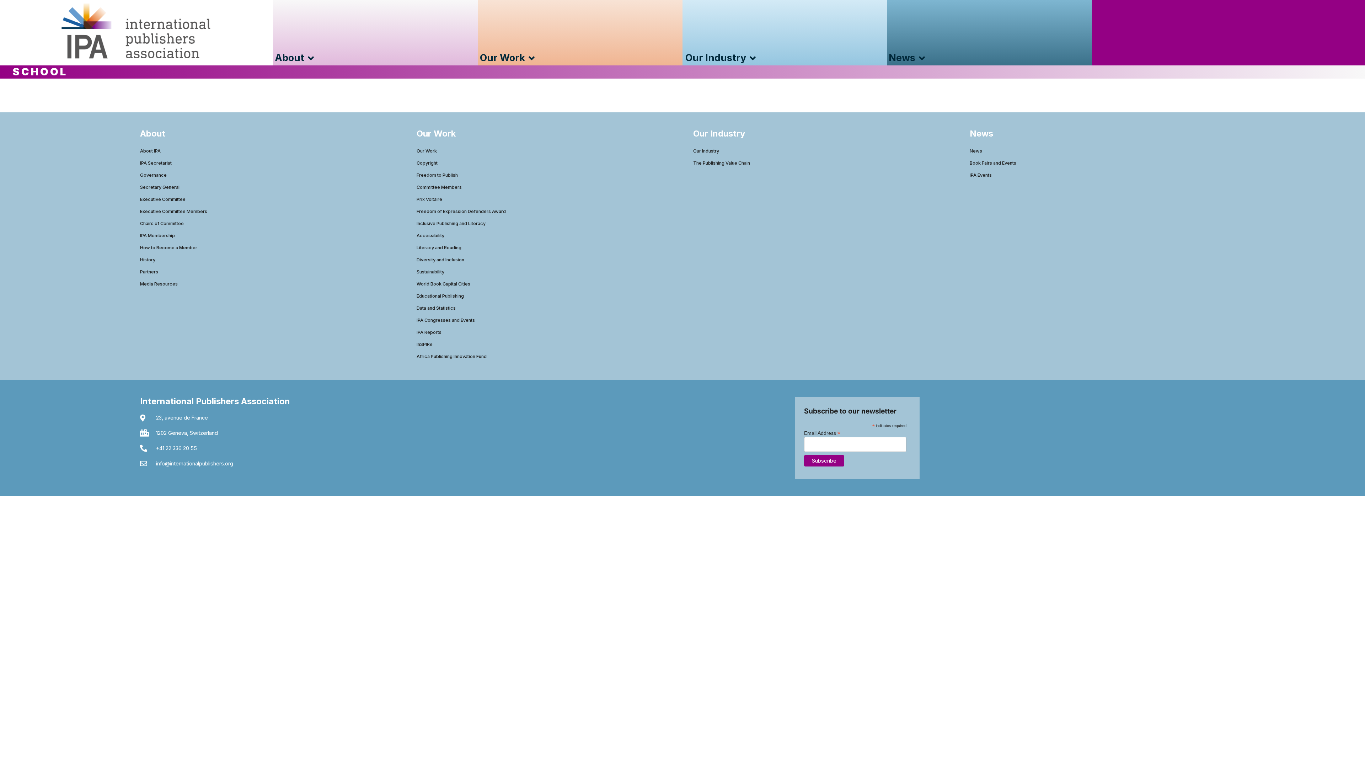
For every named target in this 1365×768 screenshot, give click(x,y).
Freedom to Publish (437, 175)
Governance (153, 175)
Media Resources (159, 284)
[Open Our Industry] (753, 58)
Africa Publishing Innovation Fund (452, 356)
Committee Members (439, 187)
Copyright (427, 163)
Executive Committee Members (173, 211)
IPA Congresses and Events (446, 320)
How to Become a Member (168, 247)
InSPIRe (425, 344)
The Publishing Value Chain (721, 163)
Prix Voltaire (429, 199)
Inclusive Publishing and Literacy (451, 223)
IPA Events (981, 175)
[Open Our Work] (531, 58)
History (147, 259)
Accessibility (430, 235)
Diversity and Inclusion (440, 259)
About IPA (150, 151)
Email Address (822, 433)
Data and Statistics (436, 308)
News (976, 151)
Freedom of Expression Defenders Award (461, 211)
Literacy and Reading (439, 247)
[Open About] (311, 58)
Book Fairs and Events (993, 163)
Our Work (427, 151)
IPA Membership (157, 235)
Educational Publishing (440, 296)
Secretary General (160, 187)
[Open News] (922, 58)
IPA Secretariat (156, 163)
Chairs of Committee (162, 223)
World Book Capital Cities (443, 284)
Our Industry (706, 151)
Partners (149, 271)
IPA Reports (429, 332)
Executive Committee (163, 199)
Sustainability (430, 271)
